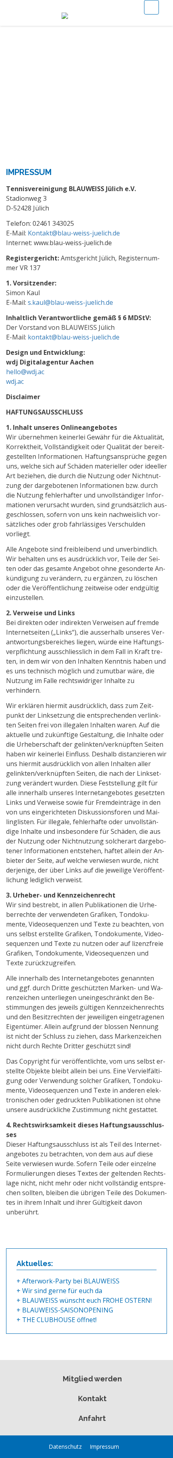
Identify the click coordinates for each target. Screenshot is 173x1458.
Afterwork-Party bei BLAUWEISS (70, 1281)
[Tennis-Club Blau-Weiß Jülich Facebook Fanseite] (126, 1446)
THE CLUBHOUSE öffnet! (59, 1319)
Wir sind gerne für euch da (62, 1290)
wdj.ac (15, 381)
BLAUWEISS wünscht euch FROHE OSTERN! (87, 1300)
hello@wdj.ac (25, 371)
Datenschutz (65, 1446)
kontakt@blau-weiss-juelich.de (73, 337)
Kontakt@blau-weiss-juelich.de (74, 233)
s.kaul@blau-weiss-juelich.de (70, 302)
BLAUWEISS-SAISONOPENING (67, 1310)
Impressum (104, 1446)
